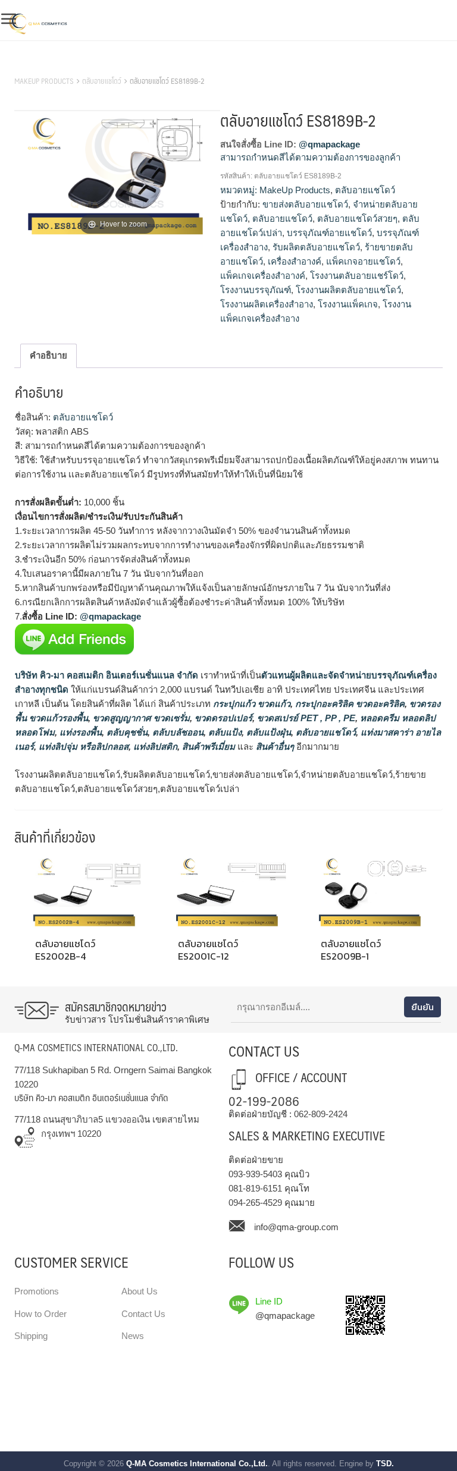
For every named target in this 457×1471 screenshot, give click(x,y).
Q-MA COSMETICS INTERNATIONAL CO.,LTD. (96, 1047)
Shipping (31, 1336)
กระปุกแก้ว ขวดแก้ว (250, 704)
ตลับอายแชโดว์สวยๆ (357, 218)
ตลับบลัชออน (177, 732)
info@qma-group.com (296, 1227)
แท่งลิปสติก (154, 746)
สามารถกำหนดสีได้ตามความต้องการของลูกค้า (310, 157)
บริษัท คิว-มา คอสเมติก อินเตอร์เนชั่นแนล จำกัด (106, 675)
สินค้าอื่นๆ (275, 746)
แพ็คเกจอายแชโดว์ (363, 261)
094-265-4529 (255, 1202)
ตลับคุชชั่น (126, 732)
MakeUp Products (44, 80)
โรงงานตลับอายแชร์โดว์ (356, 276)
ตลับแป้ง (224, 732)
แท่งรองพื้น (79, 732)
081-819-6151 (255, 1188)
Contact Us (143, 1314)
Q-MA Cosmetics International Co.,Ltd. (197, 1463)
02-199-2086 (263, 1100)
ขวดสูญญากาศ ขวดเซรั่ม (140, 718)
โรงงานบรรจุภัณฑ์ (255, 290)
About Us (139, 1291)
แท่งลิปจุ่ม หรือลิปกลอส (82, 746)
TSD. (385, 1463)
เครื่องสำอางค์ (294, 261)
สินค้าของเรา (40, 66)
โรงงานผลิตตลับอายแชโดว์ (348, 290)
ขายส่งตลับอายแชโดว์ (305, 204)
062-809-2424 (321, 1114)
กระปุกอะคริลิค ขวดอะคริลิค (349, 704)
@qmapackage (329, 144)
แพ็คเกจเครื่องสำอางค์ (262, 276)
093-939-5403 (255, 1174)
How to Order (40, 1314)
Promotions (36, 1291)
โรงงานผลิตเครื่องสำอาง (266, 304)
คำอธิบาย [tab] (48, 355)
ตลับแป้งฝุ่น (267, 732)
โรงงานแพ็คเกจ (348, 304)
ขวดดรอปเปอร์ (222, 718)
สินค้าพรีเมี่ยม (208, 746)
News (132, 1336)
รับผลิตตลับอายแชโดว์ (316, 247)
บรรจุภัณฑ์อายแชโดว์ (329, 233)
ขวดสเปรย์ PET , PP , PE (305, 718)
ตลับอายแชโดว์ (101, 80)
